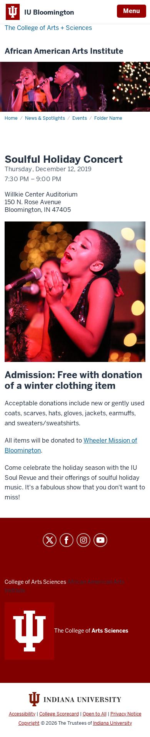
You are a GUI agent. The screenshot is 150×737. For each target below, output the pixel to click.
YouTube (100, 540)
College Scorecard (59, 714)
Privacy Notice (126, 714)
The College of (91, 630)
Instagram (83, 540)
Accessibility (22, 714)
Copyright (29, 723)
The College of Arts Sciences (48, 28)
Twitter (50, 540)
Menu (131, 11)
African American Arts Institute (64, 51)
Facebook (66, 540)
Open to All (95, 714)
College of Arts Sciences (35, 581)
